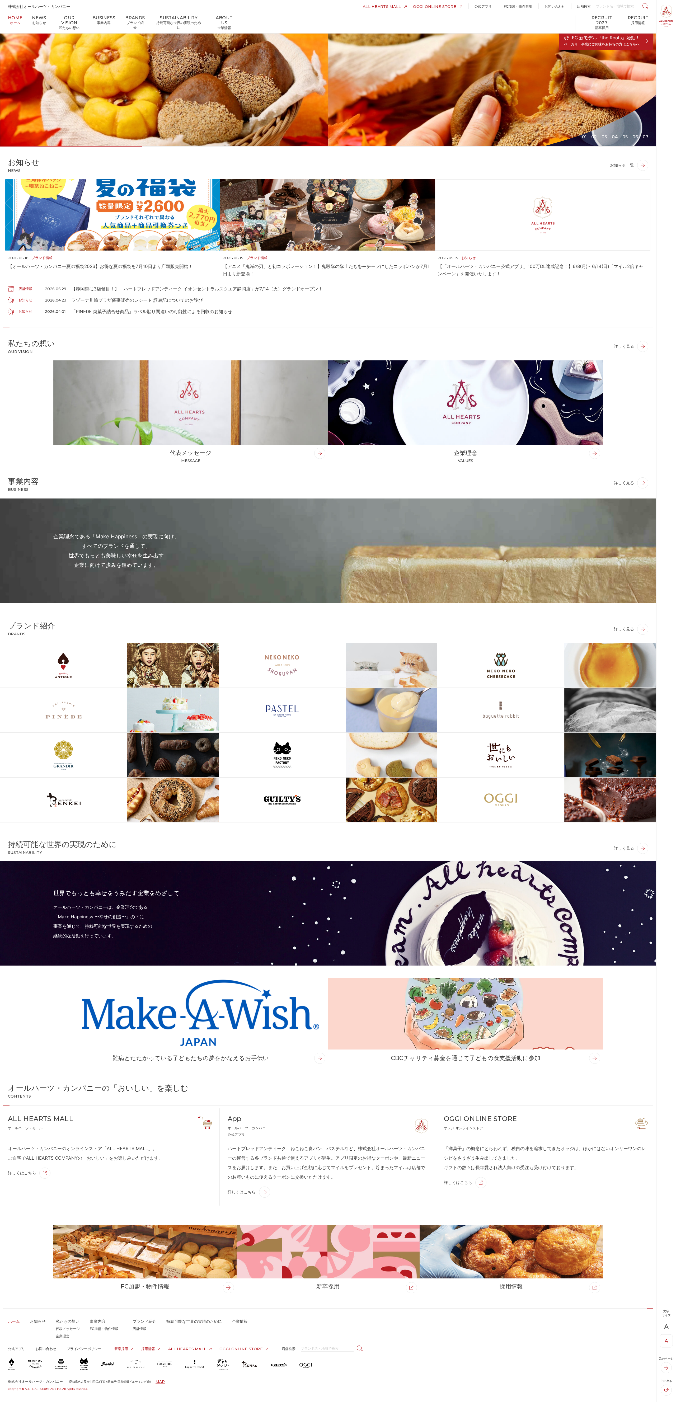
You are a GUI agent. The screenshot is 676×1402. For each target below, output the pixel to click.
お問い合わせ (46, 1349)
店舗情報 (139, 1328)
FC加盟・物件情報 (104, 1328)
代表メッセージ (68, 1328)
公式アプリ (16, 1349)
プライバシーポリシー (84, 1349)
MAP (160, 1381)
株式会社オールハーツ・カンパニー (39, 6)
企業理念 (62, 1336)
